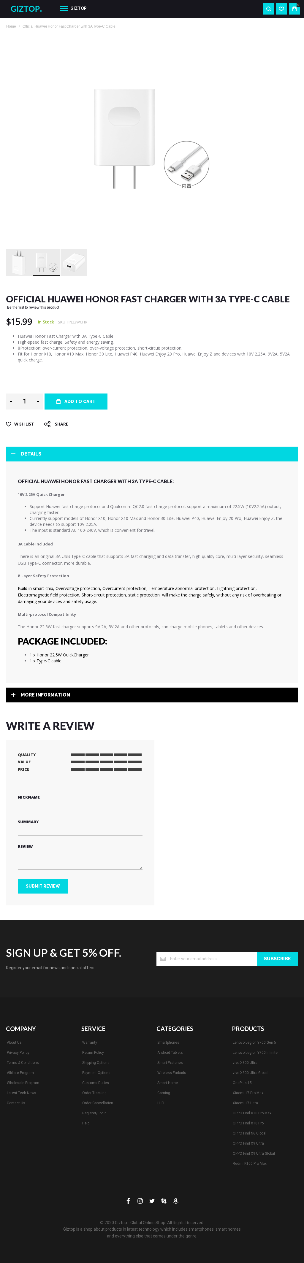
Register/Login (94, 1113)
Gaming (163, 1093)
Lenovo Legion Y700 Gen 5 (254, 1042)
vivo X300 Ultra (245, 1063)
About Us (14, 1042)
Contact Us (16, 1103)
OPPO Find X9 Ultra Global (254, 1153)
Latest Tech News (21, 1093)
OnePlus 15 (242, 1083)
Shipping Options (96, 1063)
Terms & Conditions (23, 1063)
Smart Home (167, 1083)
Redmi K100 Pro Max (250, 1164)
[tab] (152, 454)
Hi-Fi (160, 1103)
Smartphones (168, 1042)
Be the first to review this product (33, 307)
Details (31, 454)
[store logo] (28, 8)
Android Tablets (170, 1053)
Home (11, 26)
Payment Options (96, 1073)
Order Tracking (94, 1093)
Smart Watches (170, 1063)
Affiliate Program (20, 1073)
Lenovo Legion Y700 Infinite (255, 1053)
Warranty (89, 1042)
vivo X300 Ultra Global (250, 1073)
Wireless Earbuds (171, 1073)
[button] (19, 263)
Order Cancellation (97, 1103)
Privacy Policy (18, 1053)
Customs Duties (95, 1083)
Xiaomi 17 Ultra (245, 1103)
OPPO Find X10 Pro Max (252, 1113)
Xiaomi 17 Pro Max (248, 1093)
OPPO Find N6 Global (249, 1133)
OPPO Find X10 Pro (248, 1123)
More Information (45, 695)
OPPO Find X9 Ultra (248, 1143)
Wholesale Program (23, 1083)
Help (85, 1123)
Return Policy (93, 1053)
